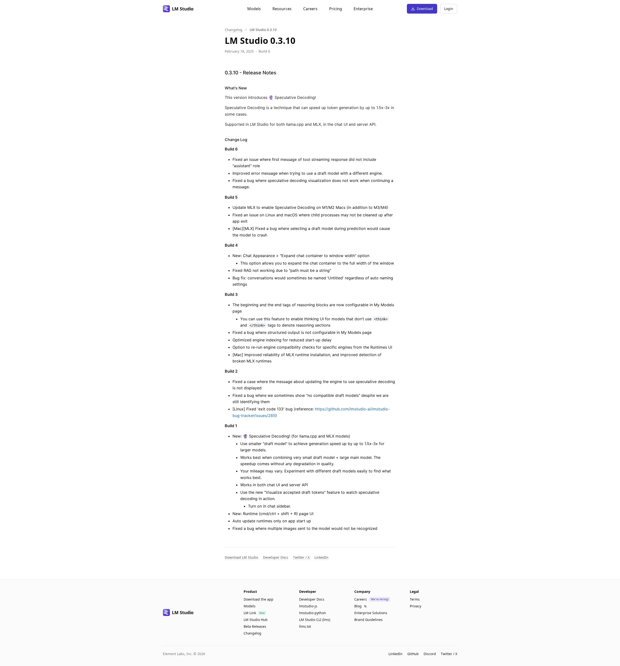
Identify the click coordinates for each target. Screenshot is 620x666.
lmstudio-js (308, 606)
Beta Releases (255, 626)
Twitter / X (301, 557)
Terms (415, 599)
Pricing (335, 8)
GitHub (413, 653)
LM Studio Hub (256, 619)
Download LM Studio (241, 557)
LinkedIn (321, 557)
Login (448, 8)
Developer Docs (275, 557)
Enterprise (363, 8)
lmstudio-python (312, 613)
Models (254, 8)
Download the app (258, 599)
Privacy (415, 606)
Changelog (233, 29)
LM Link (250, 613)
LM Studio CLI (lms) (314, 619)
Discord (430, 653)
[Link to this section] (280, 72)
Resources (282, 8)
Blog (358, 606)
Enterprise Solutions (370, 613)
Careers (310, 8)
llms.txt (305, 626)
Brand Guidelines (368, 619)
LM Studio (183, 9)
